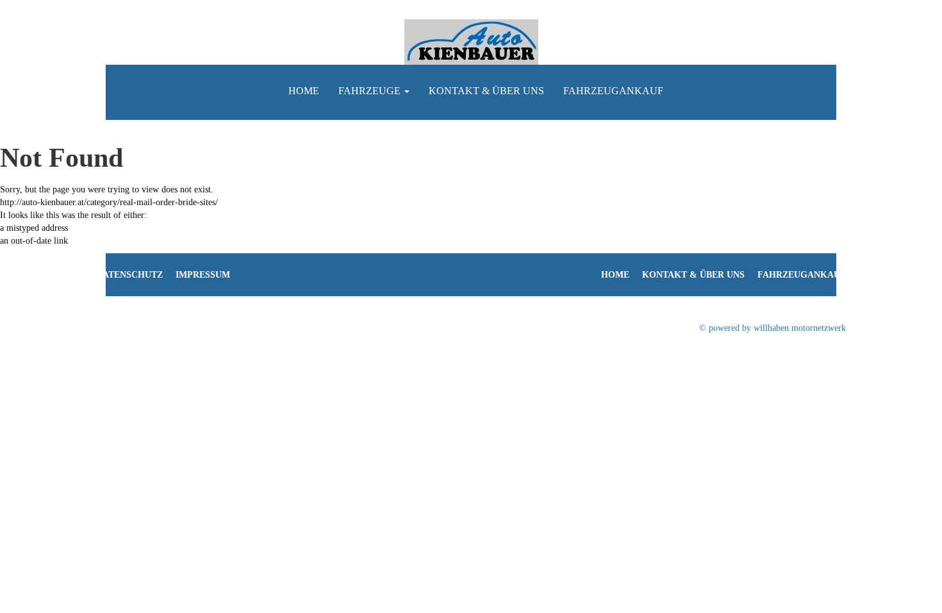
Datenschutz (129, 275)
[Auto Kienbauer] (471, 41)
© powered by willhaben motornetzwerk (772, 328)
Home (303, 90)
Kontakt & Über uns (486, 90)
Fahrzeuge (370, 90)
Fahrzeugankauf (613, 90)
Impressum (203, 275)
